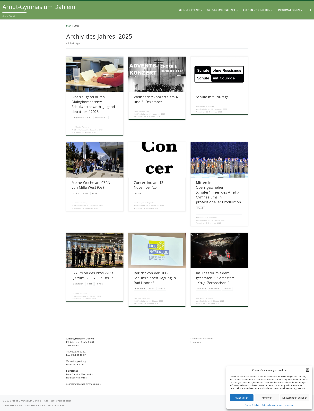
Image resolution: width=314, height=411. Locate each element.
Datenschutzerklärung (272, 405)
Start (68, 25)
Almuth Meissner (82, 127)
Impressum (289, 405)
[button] (307, 370)
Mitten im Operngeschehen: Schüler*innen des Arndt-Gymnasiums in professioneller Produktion (218, 192)
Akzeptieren (241, 397)
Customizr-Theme (55, 405)
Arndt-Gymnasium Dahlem (27, 400)
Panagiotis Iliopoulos (146, 203)
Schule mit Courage (212, 96)
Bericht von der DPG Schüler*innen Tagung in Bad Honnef (155, 278)
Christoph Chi (143, 111)
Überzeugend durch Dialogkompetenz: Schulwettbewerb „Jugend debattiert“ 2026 (93, 104)
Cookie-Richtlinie (252, 405)
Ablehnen (267, 397)
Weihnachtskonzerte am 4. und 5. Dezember (156, 99)
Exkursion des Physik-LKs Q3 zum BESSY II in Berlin (93, 275)
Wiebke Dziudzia (206, 298)
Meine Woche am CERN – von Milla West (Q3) (92, 185)
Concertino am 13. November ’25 (149, 185)
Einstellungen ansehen (294, 397)
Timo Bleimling (81, 203)
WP (20, 405)
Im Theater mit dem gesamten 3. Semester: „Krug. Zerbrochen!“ (215, 278)
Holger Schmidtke (207, 106)
